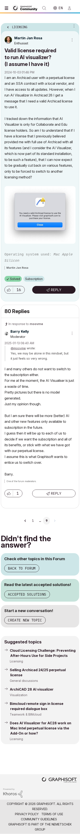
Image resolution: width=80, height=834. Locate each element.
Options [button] (73, 25)
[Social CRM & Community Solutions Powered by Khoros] (12, 792)
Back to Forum (22, 568)
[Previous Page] (25, 521)
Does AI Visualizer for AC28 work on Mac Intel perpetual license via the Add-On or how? (40, 728)
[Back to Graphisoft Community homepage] (26, 8)
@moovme (18, 348)
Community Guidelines (39, 819)
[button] (9, 289)
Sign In (71, 8)
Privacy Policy (27, 814)
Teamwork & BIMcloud (25, 714)
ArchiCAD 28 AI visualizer (32, 689)
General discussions (24, 680)
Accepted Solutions (27, 594)
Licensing (16, 661)
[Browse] (7, 8)
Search (44, 8)
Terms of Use (52, 814)
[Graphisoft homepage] (59, 780)
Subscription (34, 279)
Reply (56, 290)
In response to (26, 324)
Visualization (18, 695)
